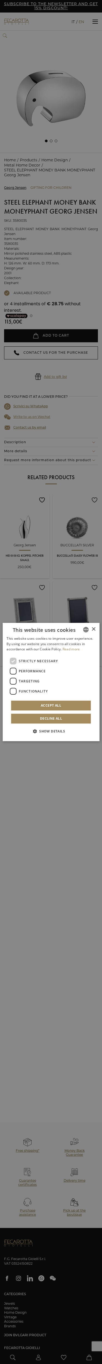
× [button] (93, 629)
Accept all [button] (51, 705)
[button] (51, 731)
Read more (71, 649)
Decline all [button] (51, 718)
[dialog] (50, 682)
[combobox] (86, 629)
